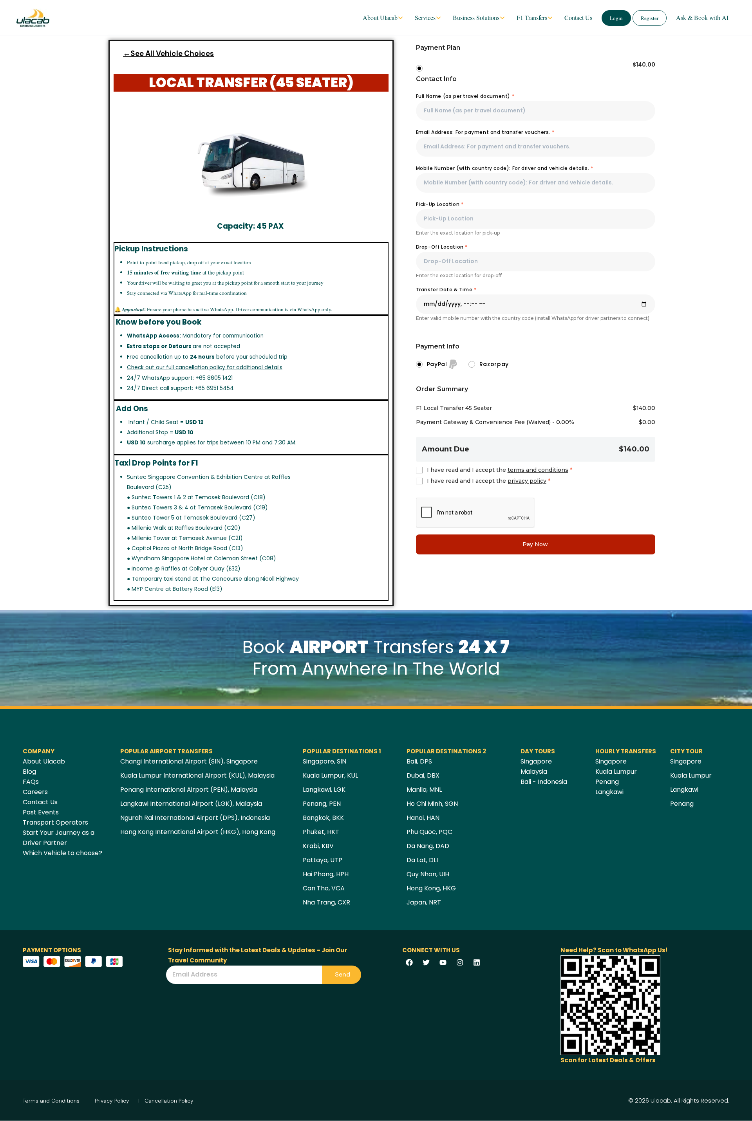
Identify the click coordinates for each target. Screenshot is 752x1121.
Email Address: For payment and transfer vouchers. (485, 132)
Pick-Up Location (440, 204)
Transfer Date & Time (446, 289)
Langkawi (609, 791)
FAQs (31, 781)
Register (649, 18)
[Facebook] (409, 962)
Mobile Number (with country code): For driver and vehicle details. (504, 168)
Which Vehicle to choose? (62, 852)
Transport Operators (55, 822)
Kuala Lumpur (616, 771)
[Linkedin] (477, 962)
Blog (29, 771)
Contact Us (578, 17)
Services (425, 17)
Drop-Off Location (442, 247)
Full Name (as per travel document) (465, 96)
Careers (35, 791)
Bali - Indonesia (544, 781)
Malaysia (534, 771)
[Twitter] (426, 962)
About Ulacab (380, 17)
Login (616, 18)
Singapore (536, 761)
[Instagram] (460, 962)
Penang (607, 781)
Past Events (41, 812)
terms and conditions (538, 469)
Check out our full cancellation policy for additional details (204, 367)
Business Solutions (476, 17)
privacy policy (527, 480)
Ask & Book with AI (702, 17)
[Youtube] (443, 962)
